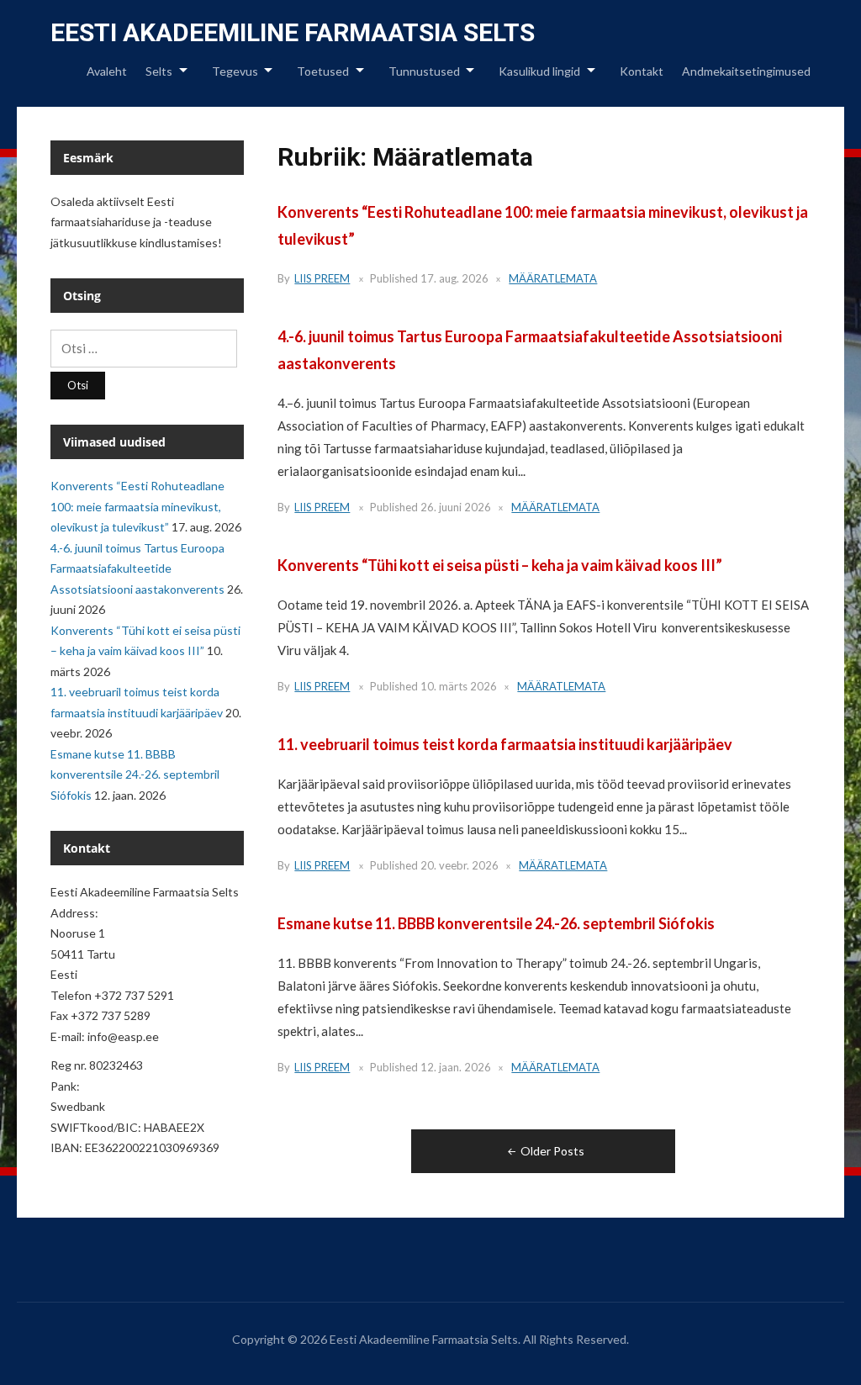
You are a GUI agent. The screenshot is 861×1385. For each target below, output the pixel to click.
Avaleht (107, 71)
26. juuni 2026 (455, 507)
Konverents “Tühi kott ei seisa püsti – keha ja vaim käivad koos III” (499, 565)
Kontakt (641, 71)
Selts (158, 71)
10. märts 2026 (458, 686)
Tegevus (235, 71)
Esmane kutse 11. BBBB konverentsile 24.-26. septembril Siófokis (496, 923)
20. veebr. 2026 (459, 865)
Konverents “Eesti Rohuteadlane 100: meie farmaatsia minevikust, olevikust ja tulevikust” (137, 506)
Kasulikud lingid (539, 71)
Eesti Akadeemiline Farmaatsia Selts (292, 32)
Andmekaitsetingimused (746, 71)
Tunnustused (424, 71)
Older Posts (552, 1151)
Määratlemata (553, 278)
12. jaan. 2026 (455, 1067)
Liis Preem (322, 278)
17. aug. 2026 (454, 278)
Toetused (323, 71)
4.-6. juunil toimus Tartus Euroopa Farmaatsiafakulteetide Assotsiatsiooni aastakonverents (137, 568)
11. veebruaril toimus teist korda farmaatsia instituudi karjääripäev (504, 744)
